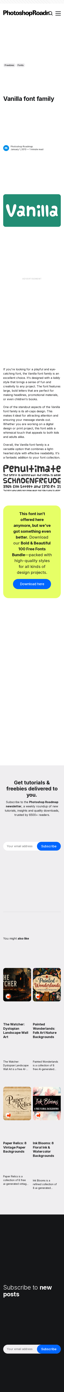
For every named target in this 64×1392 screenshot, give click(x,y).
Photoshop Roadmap (22, 146)
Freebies (9, 65)
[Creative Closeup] (8, 996)
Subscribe (49, 846)
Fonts (21, 65)
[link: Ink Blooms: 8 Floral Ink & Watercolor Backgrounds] (47, 1119)
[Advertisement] (32, 314)
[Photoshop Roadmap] (6, 148)
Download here (32, 584)
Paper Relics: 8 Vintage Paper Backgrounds (14, 1147)
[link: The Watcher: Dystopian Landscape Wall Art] (17, 1000)
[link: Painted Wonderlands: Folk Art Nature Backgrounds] (47, 1000)
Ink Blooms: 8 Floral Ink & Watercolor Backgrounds (43, 1149)
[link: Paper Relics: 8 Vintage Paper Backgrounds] (17, 1119)
